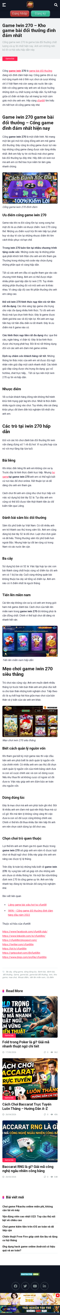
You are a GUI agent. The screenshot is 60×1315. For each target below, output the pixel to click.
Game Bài (10, 59)
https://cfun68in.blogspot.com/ (19, 940)
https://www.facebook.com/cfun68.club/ (25, 931)
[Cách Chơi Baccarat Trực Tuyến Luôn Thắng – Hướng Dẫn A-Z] (30, 1079)
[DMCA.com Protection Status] (30, 1274)
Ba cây (9, 972)
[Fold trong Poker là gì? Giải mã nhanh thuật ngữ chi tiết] (30, 1017)
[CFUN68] (30, 4)
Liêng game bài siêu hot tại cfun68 (27, 904)
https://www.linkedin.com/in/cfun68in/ (23, 935)
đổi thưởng (7, 975)
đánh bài (51, 972)
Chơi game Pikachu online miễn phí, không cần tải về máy (27, 1208)
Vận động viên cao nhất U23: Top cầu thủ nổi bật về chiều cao (28, 1218)
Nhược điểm (23, 977)
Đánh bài (42, 972)
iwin (50, 975)
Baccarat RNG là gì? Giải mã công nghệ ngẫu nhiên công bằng (27, 1169)
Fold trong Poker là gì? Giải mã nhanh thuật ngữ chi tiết (25, 1044)
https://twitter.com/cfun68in (18, 944)
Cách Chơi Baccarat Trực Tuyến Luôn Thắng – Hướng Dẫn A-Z (26, 1106)
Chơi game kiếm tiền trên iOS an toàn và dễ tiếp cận (28, 1228)
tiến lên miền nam (37, 977)
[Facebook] (16, 1286)
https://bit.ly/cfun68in (14, 948)
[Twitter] (25, 1286)
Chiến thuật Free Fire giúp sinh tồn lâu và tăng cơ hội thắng (29, 1238)
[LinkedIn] (44, 1286)
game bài (24, 975)
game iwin (15, 70)
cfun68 (41, 100)
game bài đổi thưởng (40, 70)
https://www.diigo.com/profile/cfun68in (24, 957)
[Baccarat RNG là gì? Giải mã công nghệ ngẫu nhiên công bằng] (30, 1141)
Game (16, 975)
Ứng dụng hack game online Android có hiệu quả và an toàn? (28, 1248)
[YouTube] (35, 1286)
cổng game (18, 972)
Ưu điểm (50, 977)
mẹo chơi (13, 977)
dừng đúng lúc (30, 972)
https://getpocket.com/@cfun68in (21, 952)
